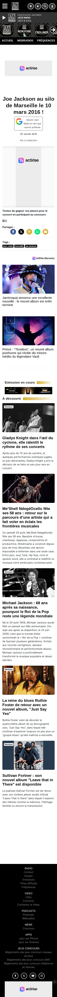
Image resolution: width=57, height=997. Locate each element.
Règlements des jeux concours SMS (28, 959)
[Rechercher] (45, 6)
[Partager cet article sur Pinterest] (28, 233)
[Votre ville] (31, 6)
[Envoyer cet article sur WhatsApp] (36, 233)
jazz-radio (8, 246)
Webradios (25, 40)
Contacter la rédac (28, 904)
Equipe (28, 875)
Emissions (29, 879)
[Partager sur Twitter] (20, 233)
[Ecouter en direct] (38, 6)
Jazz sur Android (28, 942)
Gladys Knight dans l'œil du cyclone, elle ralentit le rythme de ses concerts (27, 442)
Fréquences (46, 40)
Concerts (28, 900)
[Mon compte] (52, 6)
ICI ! (4, 220)
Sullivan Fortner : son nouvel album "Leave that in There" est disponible (27, 779)
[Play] (4, 18)
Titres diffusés (28, 883)
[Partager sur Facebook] (12, 233)
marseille (19, 246)
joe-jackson (31, 246)
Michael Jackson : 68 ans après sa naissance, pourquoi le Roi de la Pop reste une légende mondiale (27, 609)
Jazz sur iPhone (28, 938)
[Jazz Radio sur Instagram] (42, 976)
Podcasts (28, 914)
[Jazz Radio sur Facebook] (15, 976)
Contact (28, 872)
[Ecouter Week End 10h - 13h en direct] (28, 390)
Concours (28, 928)
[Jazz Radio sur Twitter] (24, 976)
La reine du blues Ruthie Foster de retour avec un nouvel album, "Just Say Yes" (24, 707)
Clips (28, 897)
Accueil (7, 40)
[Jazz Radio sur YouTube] (33, 976)
